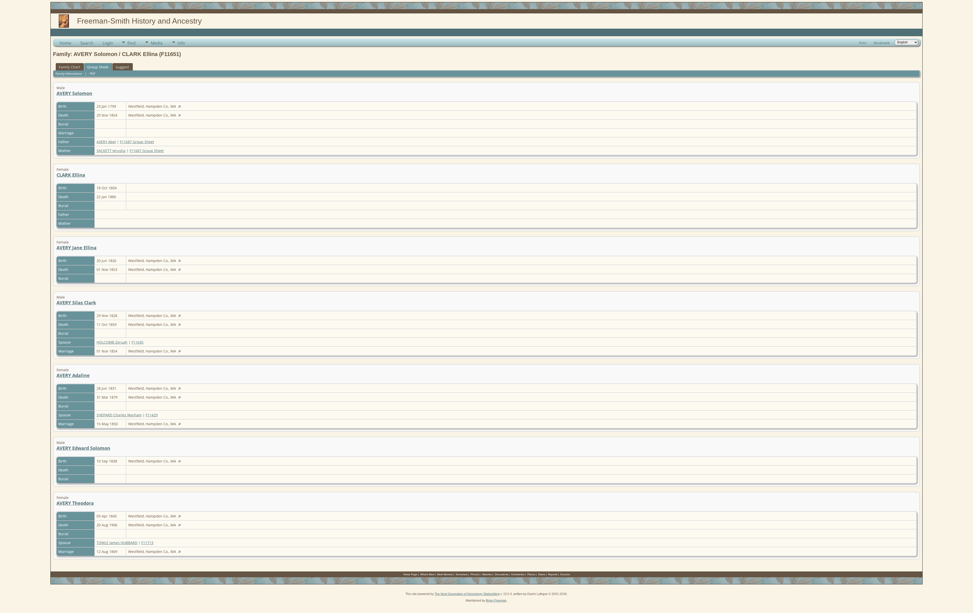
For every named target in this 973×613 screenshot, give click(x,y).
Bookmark (882, 43)
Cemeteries (517, 574)
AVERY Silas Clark (76, 303)
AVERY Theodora (75, 503)
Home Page (410, 574)
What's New (427, 574)
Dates (541, 574)
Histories (487, 574)
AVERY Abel (106, 141)
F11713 (147, 542)
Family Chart (69, 67)
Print (862, 43)
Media (156, 43)
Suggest (122, 67)
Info (181, 43)
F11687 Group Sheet (137, 141)
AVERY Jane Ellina (77, 248)
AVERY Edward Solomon (83, 448)
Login (108, 43)
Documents (501, 574)
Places (531, 574)
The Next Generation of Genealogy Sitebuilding (467, 594)
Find (131, 43)
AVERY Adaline (73, 375)
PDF (92, 73)
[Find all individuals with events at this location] (180, 106)
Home (65, 43)
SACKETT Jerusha (111, 150)
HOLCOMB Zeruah (112, 342)
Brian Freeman (496, 600)
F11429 (152, 415)
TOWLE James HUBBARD (117, 542)
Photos (475, 574)
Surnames (461, 574)
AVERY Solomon (74, 93)
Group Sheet (97, 67)
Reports (552, 574)
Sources (565, 574)
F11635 (137, 342)
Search (86, 43)
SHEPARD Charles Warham (119, 415)
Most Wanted (445, 574)
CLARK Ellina (71, 175)
